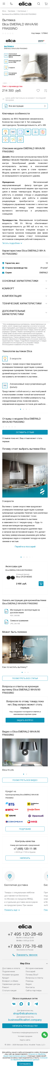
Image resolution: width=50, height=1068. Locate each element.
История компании (34, 968)
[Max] (21, 1003)
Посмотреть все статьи (25, 678)
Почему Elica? (32, 975)
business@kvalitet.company (25, 1019)
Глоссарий (30, 971)
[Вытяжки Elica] (25, 3)
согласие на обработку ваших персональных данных (24, 1055)
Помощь (29, 981)
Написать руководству (25, 1026)
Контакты (30, 987)
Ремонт (5, 987)
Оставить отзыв (25, 432)
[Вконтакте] (14, 1003)
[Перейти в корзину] (46, 3)
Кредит (5, 978)
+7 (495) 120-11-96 (25, 848)
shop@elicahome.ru (25, 1013)
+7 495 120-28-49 (25, 934)
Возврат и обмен (10, 981)
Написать (25, 858)
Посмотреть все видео (25, 780)
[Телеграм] (36, 1003)
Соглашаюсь (25, 1064)
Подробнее (25, 829)
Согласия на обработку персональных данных (29, 1059)
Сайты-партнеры (33, 990)
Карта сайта (25, 1040)
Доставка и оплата (11, 968)
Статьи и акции (9, 990)
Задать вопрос (25, 720)
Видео (29, 984)
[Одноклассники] (28, 1003)
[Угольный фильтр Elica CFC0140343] (11, 577)
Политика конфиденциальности (25, 1033)
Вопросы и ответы (34, 978)
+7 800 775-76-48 (25, 946)
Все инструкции (16, 106)
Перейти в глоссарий (25, 546)
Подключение (8, 971)
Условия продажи (10, 975)
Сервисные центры (11, 984)
